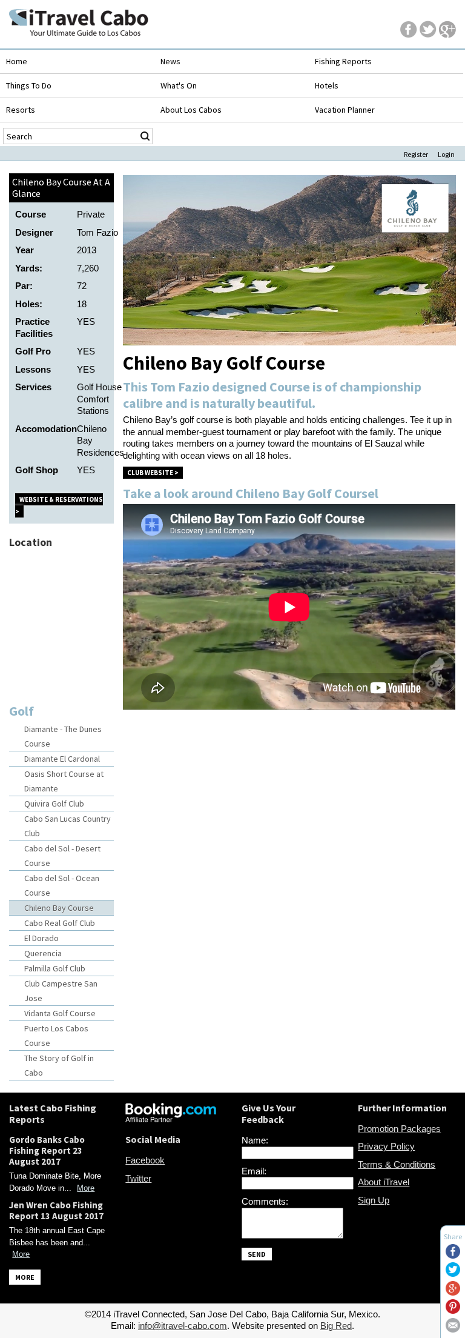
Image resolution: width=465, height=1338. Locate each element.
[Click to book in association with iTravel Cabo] (170, 1119)
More (85, 1188)
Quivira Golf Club (54, 803)
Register (416, 154)
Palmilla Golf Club (54, 968)
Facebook (145, 1160)
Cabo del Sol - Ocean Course (61, 885)
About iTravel (383, 1182)
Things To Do (28, 85)
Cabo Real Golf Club (59, 922)
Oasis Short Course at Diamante (64, 781)
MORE (25, 1277)
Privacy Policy (386, 1146)
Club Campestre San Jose (60, 991)
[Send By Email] (453, 1329)
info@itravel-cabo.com (182, 1325)
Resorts (20, 109)
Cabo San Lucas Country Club (67, 826)
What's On (178, 85)
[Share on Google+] (453, 1292)
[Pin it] (453, 1310)
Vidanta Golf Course (60, 1013)
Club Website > (153, 472)
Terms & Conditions (396, 1164)
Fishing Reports (343, 61)
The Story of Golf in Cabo (59, 1065)
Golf (21, 710)
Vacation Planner (345, 109)
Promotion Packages (399, 1128)
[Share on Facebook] (453, 1255)
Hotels (326, 85)
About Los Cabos (191, 109)
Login (446, 154)
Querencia (43, 953)
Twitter (138, 1178)
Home (16, 61)
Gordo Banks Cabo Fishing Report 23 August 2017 (47, 1150)
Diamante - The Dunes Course (63, 736)
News (170, 61)
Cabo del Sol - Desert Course (62, 855)
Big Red (336, 1325)
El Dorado (41, 938)
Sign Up (373, 1200)
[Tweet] (453, 1273)
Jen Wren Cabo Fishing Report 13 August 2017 (56, 1210)
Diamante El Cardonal (62, 758)
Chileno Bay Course (59, 907)
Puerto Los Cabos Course (56, 1035)
